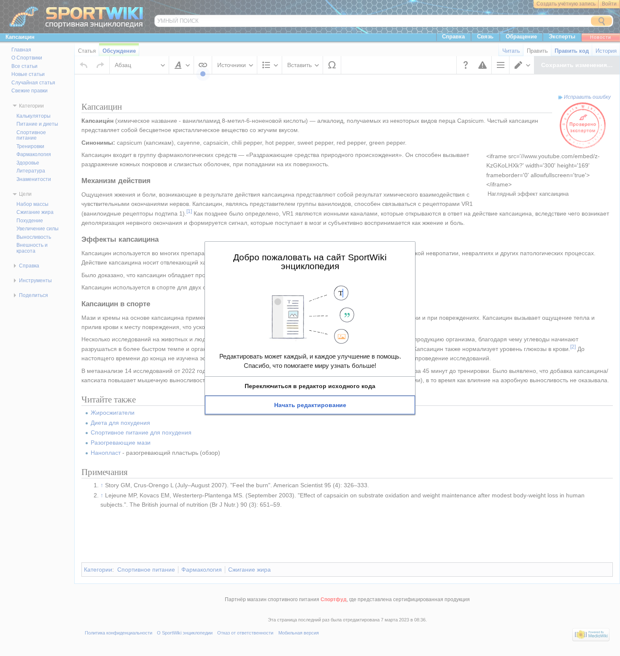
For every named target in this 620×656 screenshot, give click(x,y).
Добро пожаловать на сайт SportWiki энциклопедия (310, 261)
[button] (310, 386)
